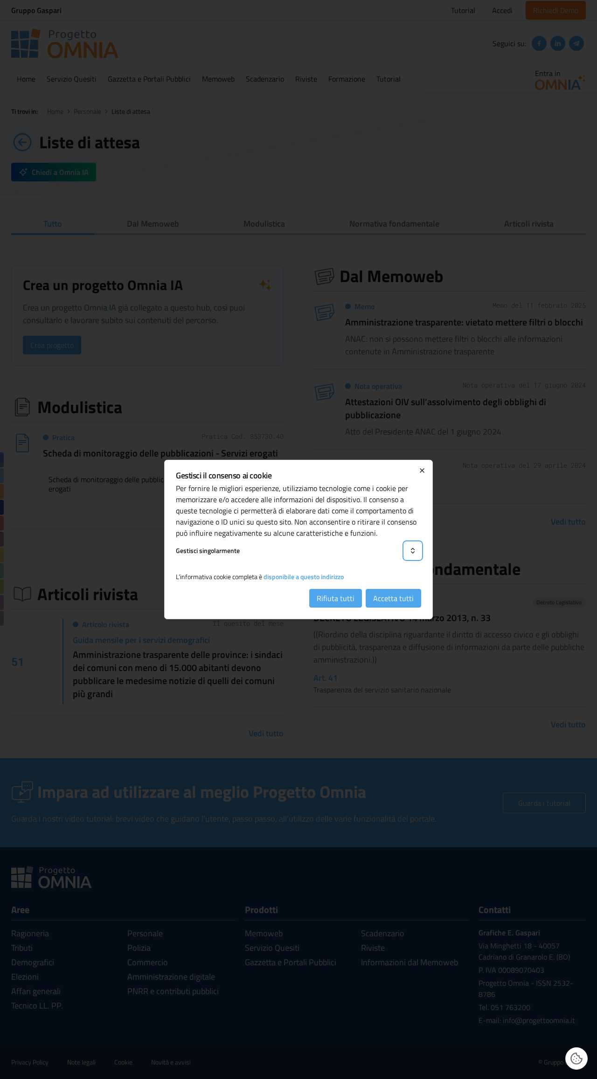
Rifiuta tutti (335, 598)
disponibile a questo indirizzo (304, 576)
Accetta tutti (393, 598)
